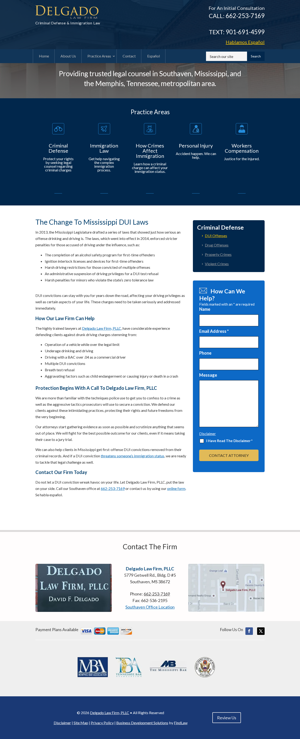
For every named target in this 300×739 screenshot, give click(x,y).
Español (245, 42)
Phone (205, 353)
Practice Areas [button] (99, 56)
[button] (295, 705)
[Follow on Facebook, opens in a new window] (249, 631)
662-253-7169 (245, 15)
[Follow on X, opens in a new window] (261, 631)
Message (208, 375)
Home (44, 56)
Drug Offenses (217, 245)
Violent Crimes (217, 263)
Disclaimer (207, 434)
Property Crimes (218, 254)
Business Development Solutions (142, 722)
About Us (68, 56)
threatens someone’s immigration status (132, 456)
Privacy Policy (102, 722)
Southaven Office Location (150, 607)
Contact (129, 56)
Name (204, 309)
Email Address (214, 331)
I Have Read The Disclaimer (229, 441)
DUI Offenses (216, 235)
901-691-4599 (245, 32)
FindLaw (181, 722)
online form (176, 488)
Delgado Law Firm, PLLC (109, 712)
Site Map (81, 722)
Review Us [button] (226, 717)
